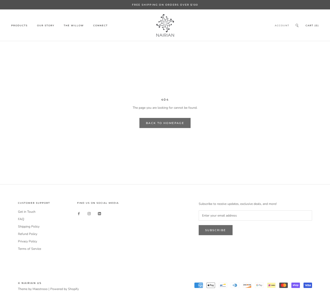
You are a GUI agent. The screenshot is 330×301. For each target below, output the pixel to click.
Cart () (312, 25)
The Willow (74, 25)
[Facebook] (78, 213)
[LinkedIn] (99, 213)
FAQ (21, 219)
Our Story (45, 25)
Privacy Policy (27, 241)
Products (19, 25)
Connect (100, 25)
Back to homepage (165, 123)
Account (282, 25)
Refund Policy (27, 234)
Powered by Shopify (64, 289)
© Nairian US (30, 283)
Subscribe (215, 230)
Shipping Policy (29, 226)
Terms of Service (29, 249)
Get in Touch (26, 212)
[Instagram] (89, 213)
